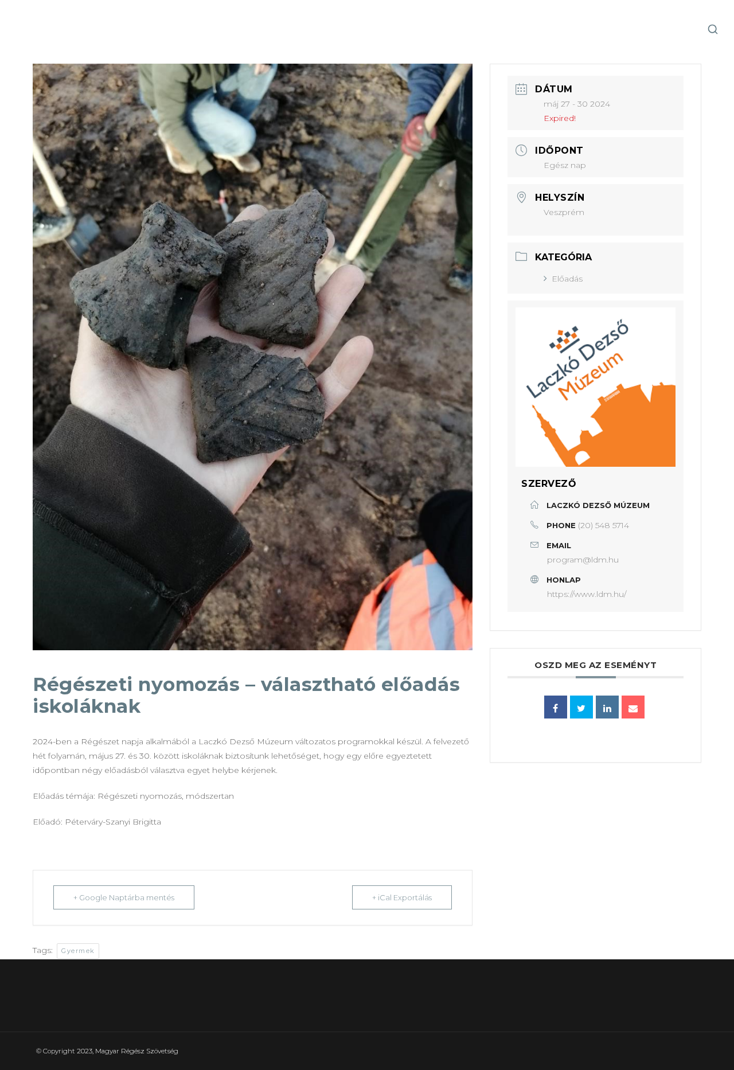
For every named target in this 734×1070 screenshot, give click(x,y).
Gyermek (78, 951)
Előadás (567, 279)
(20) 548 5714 (603, 525)
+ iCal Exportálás (402, 897)
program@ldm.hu (583, 559)
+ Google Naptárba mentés (123, 897)
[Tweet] (581, 707)
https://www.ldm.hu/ (586, 594)
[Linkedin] (607, 707)
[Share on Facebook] (555, 707)
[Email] (633, 707)
